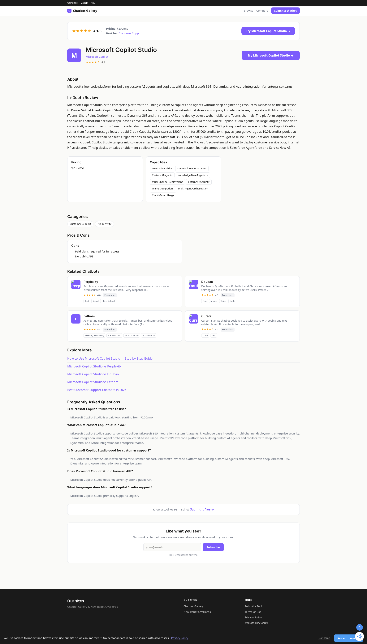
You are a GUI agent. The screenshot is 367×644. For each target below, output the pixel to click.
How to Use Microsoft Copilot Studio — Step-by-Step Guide (110, 358)
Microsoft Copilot (97, 56)
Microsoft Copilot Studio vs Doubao (93, 374)
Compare (262, 10)
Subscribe (213, 547)
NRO (93, 2)
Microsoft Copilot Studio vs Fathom (92, 382)
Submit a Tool (253, 606)
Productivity (104, 224)
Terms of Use (253, 612)
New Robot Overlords (197, 612)
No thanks (324, 638)
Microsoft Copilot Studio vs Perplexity (94, 366)
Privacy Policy (253, 617)
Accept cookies (348, 638)
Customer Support (131, 33)
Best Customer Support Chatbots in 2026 (96, 390)
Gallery (84, 2)
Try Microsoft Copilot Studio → (268, 31)
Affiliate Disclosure (257, 623)
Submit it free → (202, 509)
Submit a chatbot (285, 10)
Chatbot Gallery (193, 606)
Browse (248, 10)
